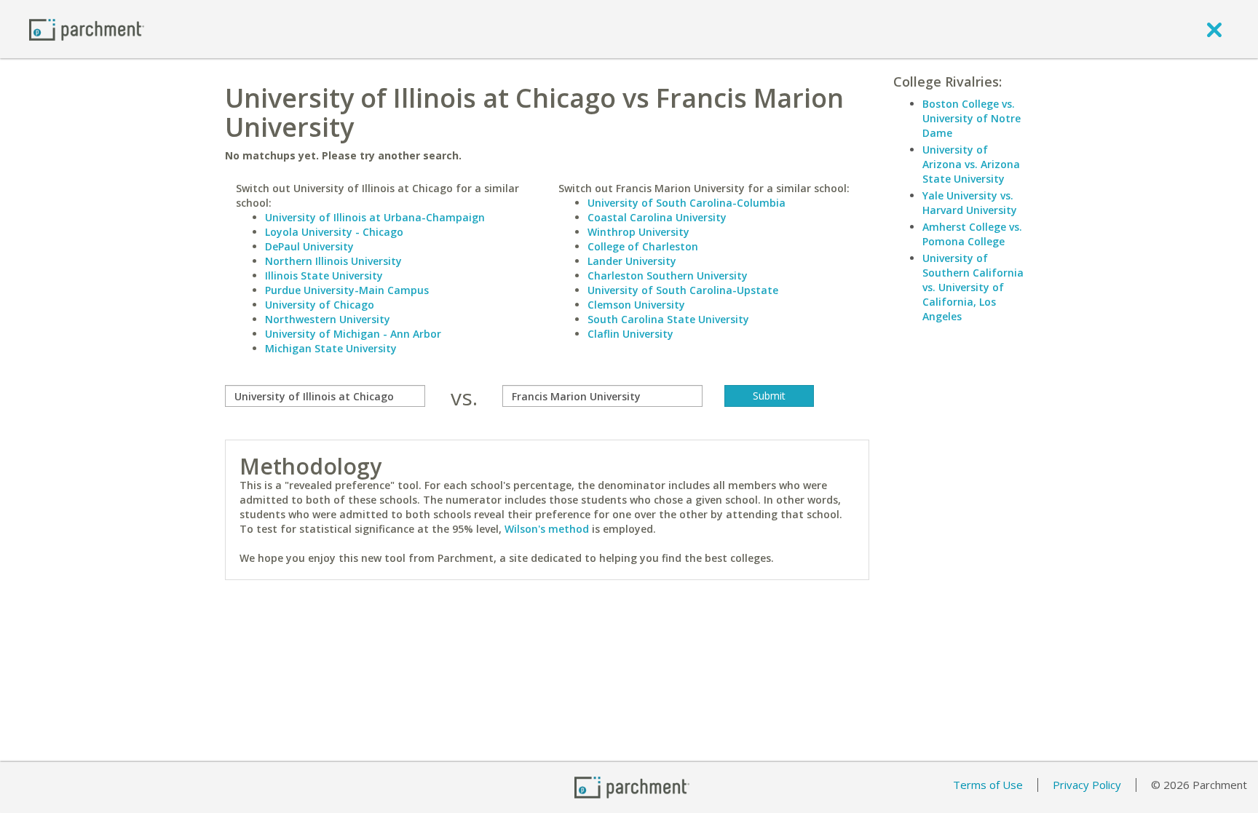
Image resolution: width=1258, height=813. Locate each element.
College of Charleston (643, 246)
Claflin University (630, 334)
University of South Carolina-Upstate (683, 290)
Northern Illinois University (333, 261)
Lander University (632, 261)
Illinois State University (324, 275)
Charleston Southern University (668, 275)
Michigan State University (331, 348)
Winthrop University (638, 232)
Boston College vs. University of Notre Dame (971, 118)
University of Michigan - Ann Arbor (353, 334)
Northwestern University (327, 319)
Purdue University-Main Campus (347, 290)
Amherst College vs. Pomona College (972, 234)
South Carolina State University (668, 319)
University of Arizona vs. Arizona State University (971, 164)
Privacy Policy (1087, 784)
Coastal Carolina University (657, 217)
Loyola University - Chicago (334, 232)
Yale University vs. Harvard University (969, 203)
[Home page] (86, 29)
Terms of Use (988, 784)
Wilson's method (547, 529)
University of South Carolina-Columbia (687, 203)
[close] (1214, 29)
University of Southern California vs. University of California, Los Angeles (973, 287)
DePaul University (309, 246)
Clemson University (636, 305)
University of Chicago (319, 305)
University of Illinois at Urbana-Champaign (375, 217)
